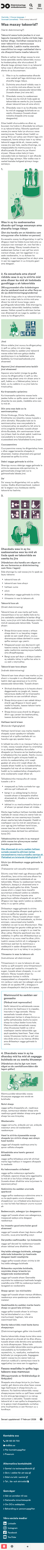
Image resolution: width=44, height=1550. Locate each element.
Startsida (4, 17)
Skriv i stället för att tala (16, 1472)
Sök (31, 8)
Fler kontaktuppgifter (15, 1449)
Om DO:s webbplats (15, 1504)
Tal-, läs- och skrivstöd (16, 1481)
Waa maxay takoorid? (28, 19)
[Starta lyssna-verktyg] (27, 1546)
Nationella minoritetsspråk (18, 1499)
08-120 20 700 (13, 1440)
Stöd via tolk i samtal (15, 1476)
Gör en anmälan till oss (16, 1495)
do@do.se (10, 1445)
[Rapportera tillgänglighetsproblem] (12, 1546)
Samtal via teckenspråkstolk (18, 1468)
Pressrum (9, 1453)
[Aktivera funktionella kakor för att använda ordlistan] (4, 1546)
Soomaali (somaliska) (9, 19)
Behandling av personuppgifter (20, 1508)
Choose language (17, 17)
